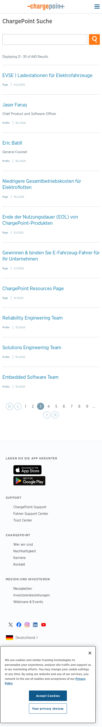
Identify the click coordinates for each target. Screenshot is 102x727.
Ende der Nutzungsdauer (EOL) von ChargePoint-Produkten (40, 220)
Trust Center (22, 520)
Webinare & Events (28, 601)
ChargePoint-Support (29, 507)
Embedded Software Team (30, 377)
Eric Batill (12, 143)
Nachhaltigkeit (24, 551)
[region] (48, 684)
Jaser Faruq (14, 105)
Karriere (19, 557)
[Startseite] (46, 6)
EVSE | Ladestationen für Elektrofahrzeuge (47, 75)
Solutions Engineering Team (31, 347)
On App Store (27, 470)
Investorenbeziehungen (31, 595)
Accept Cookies (48, 696)
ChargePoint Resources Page (33, 288)
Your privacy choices (48, 708)
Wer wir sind (23, 544)
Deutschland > (27, 637)
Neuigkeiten (22, 588)
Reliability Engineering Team (32, 318)
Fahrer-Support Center (30, 513)
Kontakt (19, 564)
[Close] (90, 653)
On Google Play (29, 480)
